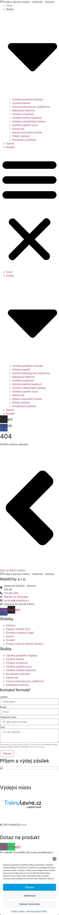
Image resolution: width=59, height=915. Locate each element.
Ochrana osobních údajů (36, 911)
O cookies (5, 818)
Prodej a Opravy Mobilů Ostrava (24, 643)
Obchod (10, 625)
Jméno (4, 697)
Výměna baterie (21, 103)
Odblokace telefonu (23, 110)
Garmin (10, 143)
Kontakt (10, 147)
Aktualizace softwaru (24, 139)
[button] (54, 858)
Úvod (9, 5)
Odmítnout (29, 895)
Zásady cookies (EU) (18, 629)
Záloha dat (18, 128)
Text (2, 727)
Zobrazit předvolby (29, 904)
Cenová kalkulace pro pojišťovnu (31, 106)
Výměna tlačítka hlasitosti (27, 117)
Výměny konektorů (23, 114)
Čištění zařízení (21, 136)
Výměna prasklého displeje (27, 99)
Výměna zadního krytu (25, 125)
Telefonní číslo (8, 717)
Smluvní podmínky (21, 747)
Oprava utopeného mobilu (27, 132)
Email (3, 707)
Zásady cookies (18, 911)
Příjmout (29, 887)
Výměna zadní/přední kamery (29, 121)
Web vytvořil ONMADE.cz (14, 830)
